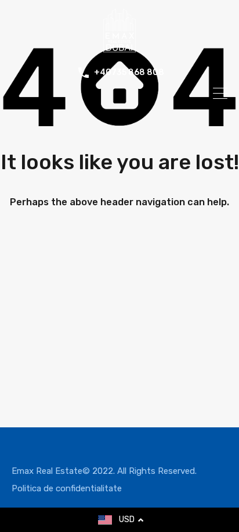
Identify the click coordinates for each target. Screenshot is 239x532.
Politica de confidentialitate (67, 488)
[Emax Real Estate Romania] (119, 47)
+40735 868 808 (129, 72)
